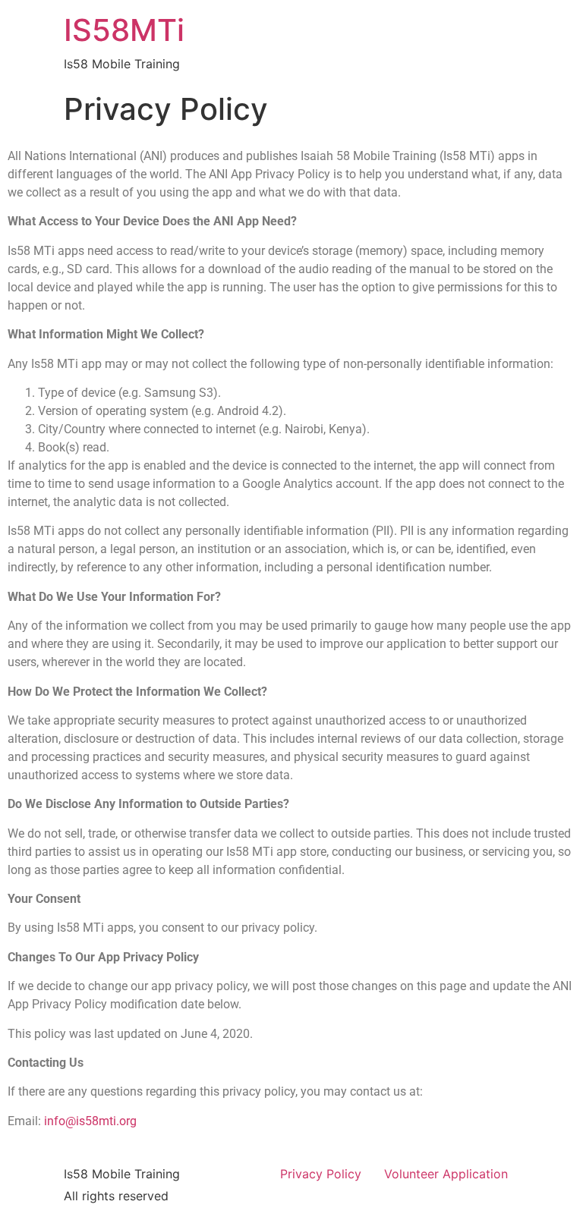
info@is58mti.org (90, 1121)
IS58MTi (124, 30)
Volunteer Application (446, 1173)
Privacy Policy (320, 1173)
